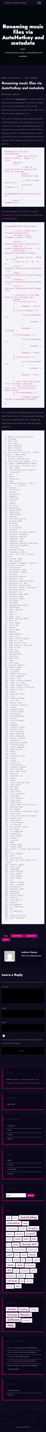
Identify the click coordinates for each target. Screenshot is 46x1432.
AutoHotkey (17, 936)
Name (4, 1008)
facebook (30, 1233)
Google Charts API (19, 1249)
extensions (19, 1234)
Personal (12, 1315)
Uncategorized (27, 1320)
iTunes (9, 1260)
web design (12, 1280)
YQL (18, 1286)
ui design (29, 1276)
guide (9, 1255)
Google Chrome (32, 1249)
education (10, 1234)
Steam (34, 1271)
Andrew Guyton (14, 78)
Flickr (9, 1130)
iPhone (32, 1254)
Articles (7, 94)
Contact (10, 1165)
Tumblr (10, 1134)
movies (36, 1260)
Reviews (25, 1315)
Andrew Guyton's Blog (15, 3)
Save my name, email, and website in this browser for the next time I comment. (22, 1041)
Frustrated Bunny (13, 1390)
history (24, 1255)
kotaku (16, 1260)
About (9, 1160)
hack (16, 1255)
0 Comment (33, 78)
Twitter (10, 1139)
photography (30, 1265)
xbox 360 (10, 1286)
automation (31, 936)
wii (22, 1281)
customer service (11, 1228)
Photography (12, 1169)
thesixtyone (11, 1276)
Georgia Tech (29, 1244)
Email (22, 1032)
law (23, 1260)
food (8, 1245)
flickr (34, 1239)
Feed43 (18, 1239)
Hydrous (10, 1395)
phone (20, 1265)
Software (16, 94)
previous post (21, 99)
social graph (24, 1271)
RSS (9, 1270)
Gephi (9, 1249)
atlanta (15, 1218)
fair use (9, 1239)
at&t (8, 1218)
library (29, 1260)
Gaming (23, 1309)
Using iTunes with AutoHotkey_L (26, 1348)
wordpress (29, 1281)
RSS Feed (11, 1104)
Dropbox (33, 1228)
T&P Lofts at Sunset (22, 1356)
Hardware (34, 1310)
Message (5, 987)
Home (23, 49)
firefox (26, 1239)
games (15, 1244)
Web (10, 1325)
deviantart (22, 1228)
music (6, 940)
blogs (25, 1223)
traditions (21, 1276)
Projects (10, 1173)
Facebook (11, 1126)
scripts (16, 1271)
